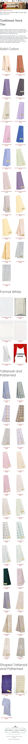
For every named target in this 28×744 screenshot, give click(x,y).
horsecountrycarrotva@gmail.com (14, 734)
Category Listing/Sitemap (14, 739)
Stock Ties (10, 10)
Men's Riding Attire (3, 10)
